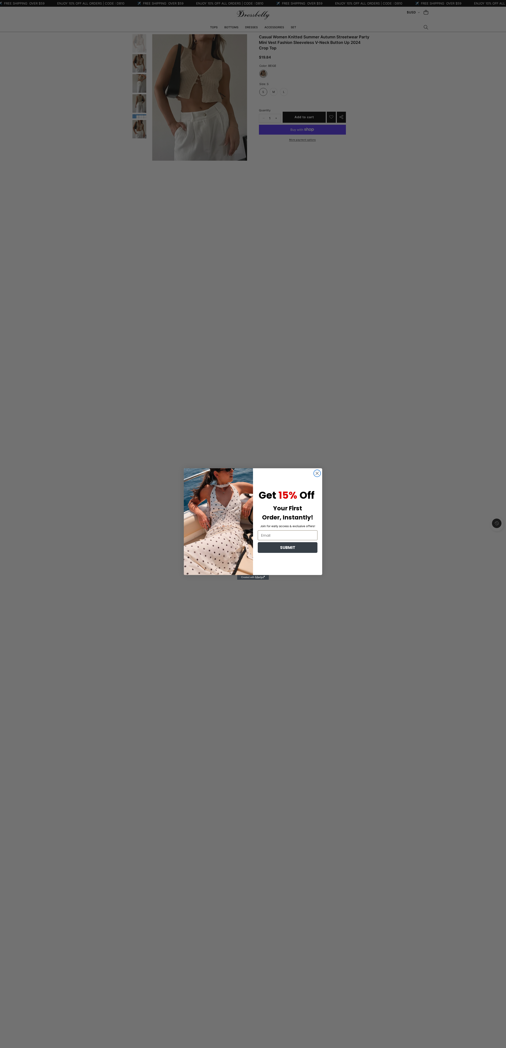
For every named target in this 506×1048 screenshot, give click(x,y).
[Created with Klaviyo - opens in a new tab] (253, 577)
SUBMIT (287, 547)
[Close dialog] (317, 473)
